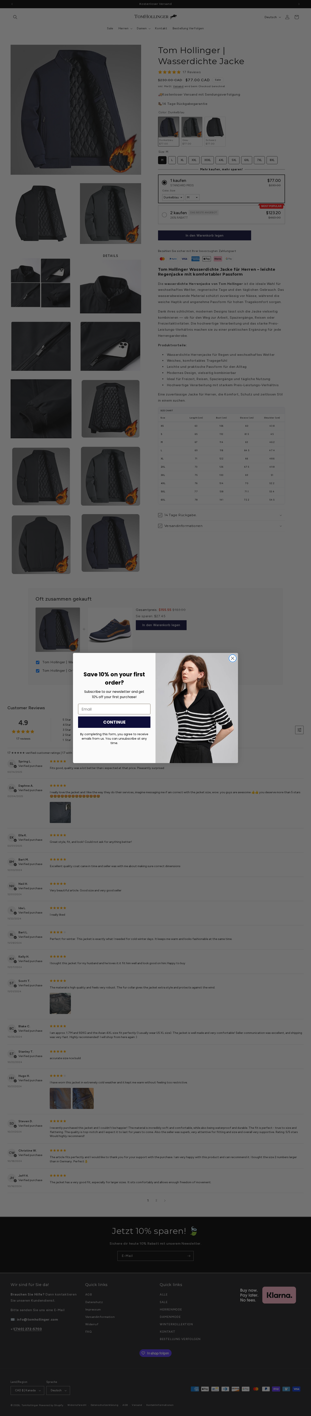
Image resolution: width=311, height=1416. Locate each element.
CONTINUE (114, 722)
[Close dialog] (232, 658)
